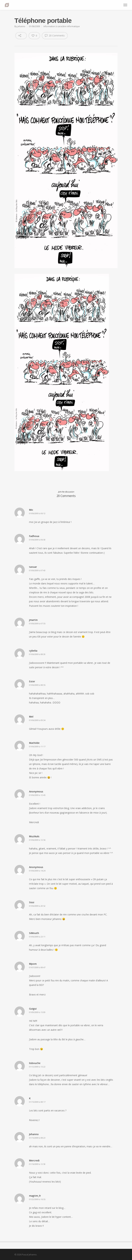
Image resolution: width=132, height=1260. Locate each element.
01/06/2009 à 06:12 (37, 513)
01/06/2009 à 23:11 (37, 936)
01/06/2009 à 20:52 (37, 906)
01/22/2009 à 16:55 (37, 1199)
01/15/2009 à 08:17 (37, 1102)
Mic (31, 509)
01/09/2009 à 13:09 (37, 1012)
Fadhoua (34, 536)
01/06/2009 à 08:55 (37, 685)
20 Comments (56, 35)
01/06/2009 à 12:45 (37, 795)
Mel (31, 716)
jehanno (21, 26)
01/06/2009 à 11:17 (37, 746)
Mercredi (34, 1160)
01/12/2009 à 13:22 (37, 1066)
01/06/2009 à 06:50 (37, 539)
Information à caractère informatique (61, 26)
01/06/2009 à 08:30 (37, 654)
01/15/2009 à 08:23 (37, 1137)
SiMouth (34, 933)
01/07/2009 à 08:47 (37, 967)
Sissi (31, 902)
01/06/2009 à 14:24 (37, 870)
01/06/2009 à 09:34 (37, 720)
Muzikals (34, 836)
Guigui (33, 1008)
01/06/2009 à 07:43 (37, 570)
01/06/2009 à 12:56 (37, 840)
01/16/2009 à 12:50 (37, 1164)
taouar (33, 566)
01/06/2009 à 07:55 (37, 623)
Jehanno (34, 1134)
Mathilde (34, 742)
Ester (32, 681)
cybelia (33, 650)
